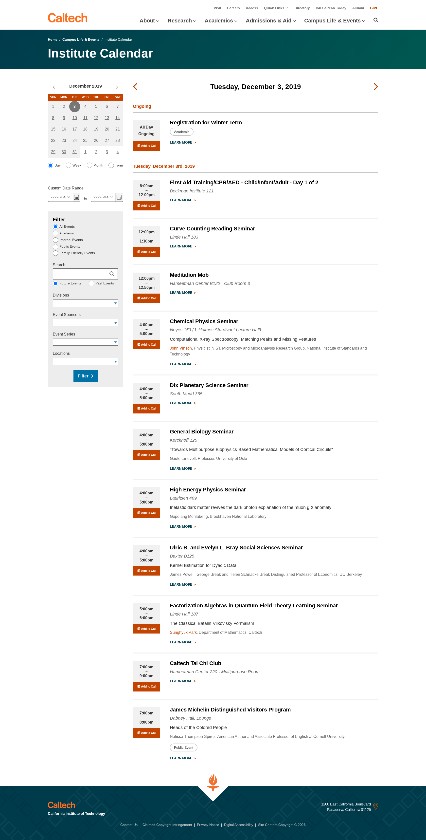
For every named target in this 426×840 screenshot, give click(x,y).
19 (96, 129)
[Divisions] (115, 303)
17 (74, 129)
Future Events (70, 283)
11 (85, 118)
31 (74, 152)
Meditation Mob (189, 275)
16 (64, 129)
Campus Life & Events (332, 21)
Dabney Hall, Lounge (190, 718)
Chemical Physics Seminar (204, 321)
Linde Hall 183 (184, 237)
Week (76, 165)
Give (374, 8)
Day (57, 165)
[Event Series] (115, 342)
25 (85, 140)
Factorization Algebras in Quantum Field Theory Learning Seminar (254, 605)
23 (64, 140)
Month (98, 165)
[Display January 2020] (117, 87)
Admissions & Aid (268, 21)
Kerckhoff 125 (183, 440)
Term (119, 165)
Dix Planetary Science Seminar (209, 385)
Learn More (181, 142)
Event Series (64, 334)
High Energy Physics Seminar (208, 489)
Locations (61, 353)
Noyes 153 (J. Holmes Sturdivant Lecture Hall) (215, 329)
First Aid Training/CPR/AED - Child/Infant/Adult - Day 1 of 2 (244, 182)
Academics (219, 21)
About (147, 21)
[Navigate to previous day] (135, 87)
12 (96, 118)
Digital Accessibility (238, 825)
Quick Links (274, 8)
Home (52, 39)
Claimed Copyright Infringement (167, 825)
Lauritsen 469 (183, 498)
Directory (302, 8)
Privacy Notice (208, 825)
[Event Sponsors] (115, 322)
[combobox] (83, 303)
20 (107, 129)
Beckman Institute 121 (192, 190)
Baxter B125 (182, 556)
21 (117, 129)
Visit (217, 8)
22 (53, 140)
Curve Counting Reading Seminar (212, 228)
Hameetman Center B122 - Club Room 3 (210, 283)
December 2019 (85, 86)
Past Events (104, 283)
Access (252, 8)
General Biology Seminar (202, 432)
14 (117, 118)
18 (85, 129)
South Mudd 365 (186, 393)
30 (64, 152)
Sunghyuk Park (183, 632)
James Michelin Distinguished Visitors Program (230, 710)
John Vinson (181, 348)
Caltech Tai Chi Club (195, 663)
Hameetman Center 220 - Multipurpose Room (215, 671)
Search (59, 265)
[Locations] (115, 361)
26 (96, 140)
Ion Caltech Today (331, 8)
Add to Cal (148, 146)
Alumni (358, 8)
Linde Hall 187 (184, 614)
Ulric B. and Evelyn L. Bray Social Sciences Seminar (236, 547)
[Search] (375, 20)
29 (53, 152)
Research (180, 21)
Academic (67, 233)
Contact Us (129, 825)
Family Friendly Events (77, 253)
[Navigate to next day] (376, 87)
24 (74, 140)
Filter (83, 375)
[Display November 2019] (54, 87)
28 (117, 140)
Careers (233, 8)
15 (53, 129)
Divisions (61, 295)
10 (74, 118)
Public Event (183, 747)
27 (107, 140)
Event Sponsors (67, 315)
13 (107, 118)
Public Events (69, 246)
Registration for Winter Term (206, 122)
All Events (67, 226)
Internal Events (71, 240)
